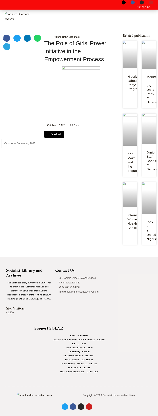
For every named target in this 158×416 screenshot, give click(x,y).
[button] (7, 5)
